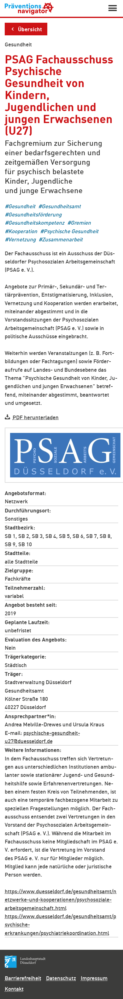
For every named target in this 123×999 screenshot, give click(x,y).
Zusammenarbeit (62, 239)
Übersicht (30, 28)
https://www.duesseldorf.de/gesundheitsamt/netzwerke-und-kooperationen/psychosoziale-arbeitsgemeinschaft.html (60, 899)
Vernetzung (22, 239)
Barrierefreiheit (23, 977)
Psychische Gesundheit (71, 230)
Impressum (94, 977)
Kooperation (22, 230)
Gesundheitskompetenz (36, 222)
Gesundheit (18, 44)
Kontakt (14, 988)
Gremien (81, 222)
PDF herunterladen (36, 416)
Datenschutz (61, 977)
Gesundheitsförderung (35, 214)
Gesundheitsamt (61, 206)
